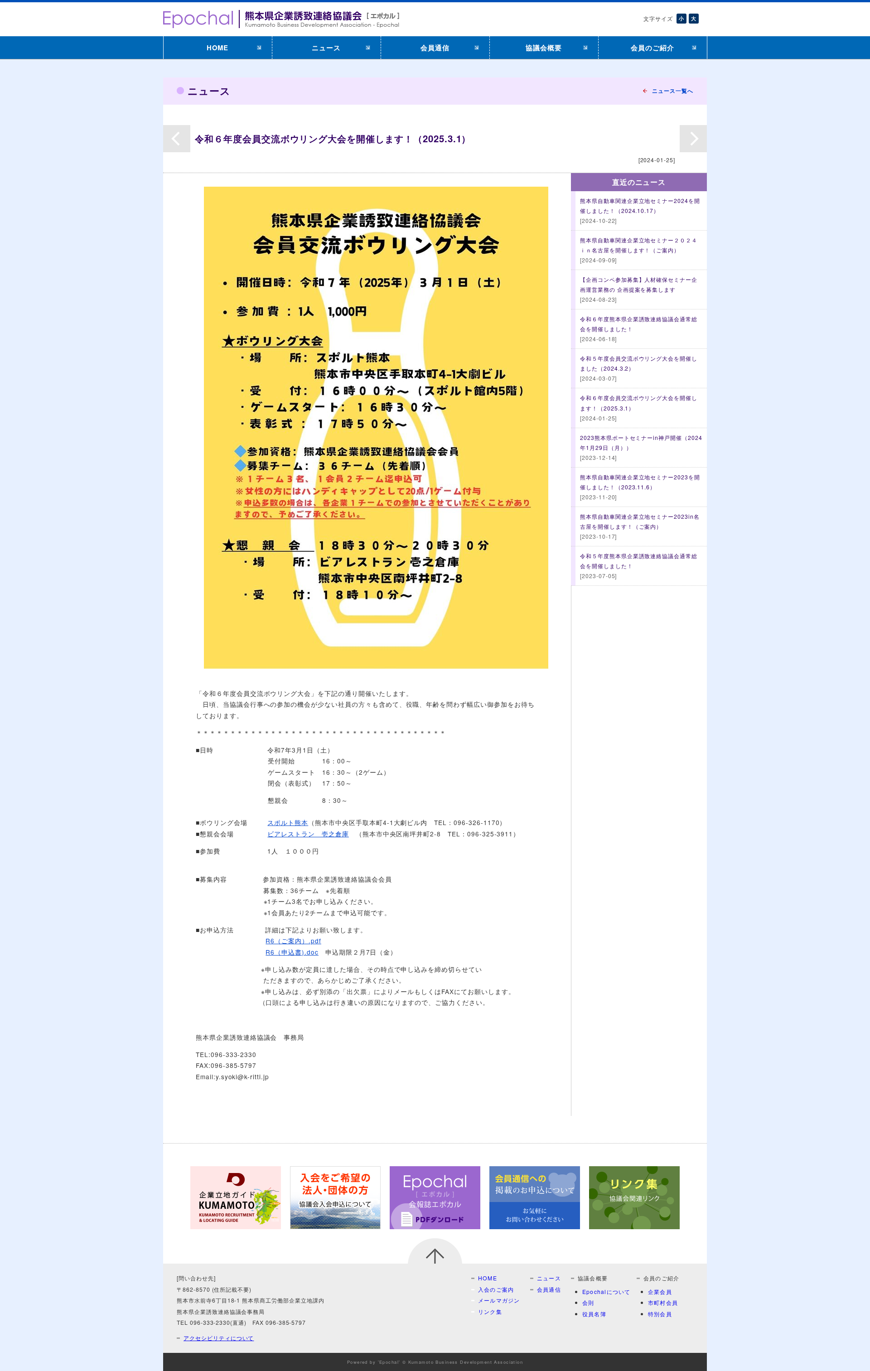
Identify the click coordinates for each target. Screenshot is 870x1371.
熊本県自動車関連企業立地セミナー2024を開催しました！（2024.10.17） (640, 210)
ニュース (326, 48)
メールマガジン (499, 1300)
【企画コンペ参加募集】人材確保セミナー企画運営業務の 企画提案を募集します (638, 289)
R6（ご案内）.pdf (293, 940)
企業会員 (660, 1291)
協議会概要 (544, 48)
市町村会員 (663, 1302)
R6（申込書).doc (292, 951)
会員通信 (435, 48)
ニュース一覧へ (672, 91)
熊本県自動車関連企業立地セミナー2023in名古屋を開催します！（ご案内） (640, 526)
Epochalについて (606, 1291)
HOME (218, 48)
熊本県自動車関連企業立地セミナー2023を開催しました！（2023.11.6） (640, 487)
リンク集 (490, 1311)
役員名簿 (594, 1314)
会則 (588, 1302)
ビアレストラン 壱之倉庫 (307, 833)
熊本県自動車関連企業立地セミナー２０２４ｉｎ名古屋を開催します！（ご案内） (638, 250)
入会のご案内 (496, 1289)
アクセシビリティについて (219, 1338)
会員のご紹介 (652, 48)
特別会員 (660, 1314)
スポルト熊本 (287, 822)
